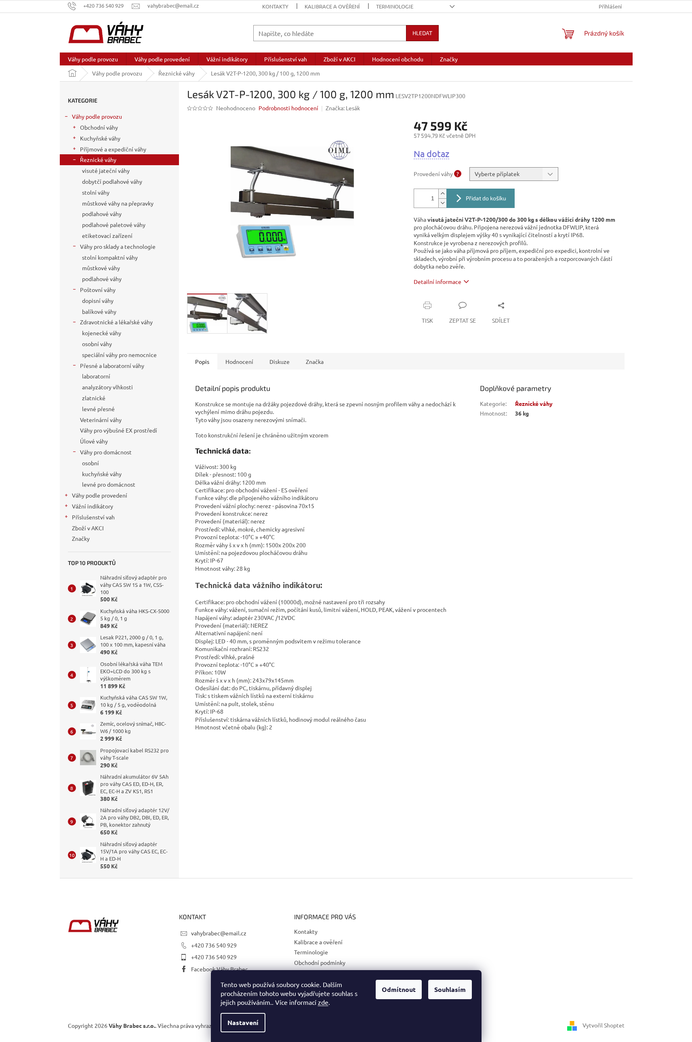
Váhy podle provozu (97, 116)
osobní (90, 462)
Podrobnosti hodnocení (288, 107)
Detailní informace (437, 281)
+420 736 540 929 (214, 945)
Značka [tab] (315, 361)
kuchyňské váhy (102, 473)
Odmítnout (399, 989)
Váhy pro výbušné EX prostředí (118, 430)
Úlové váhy (94, 441)
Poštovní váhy (98, 289)
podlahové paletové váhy (113, 224)
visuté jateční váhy (106, 170)
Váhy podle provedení (99, 495)
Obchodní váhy (99, 127)
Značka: (343, 107)
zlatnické (93, 397)
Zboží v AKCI (88, 528)
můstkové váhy (101, 267)
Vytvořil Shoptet (604, 1024)
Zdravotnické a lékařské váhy (116, 322)
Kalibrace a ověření (332, 6)
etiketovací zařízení (107, 235)
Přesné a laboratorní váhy (112, 365)
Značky (81, 538)
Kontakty (275, 6)
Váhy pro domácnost (106, 452)
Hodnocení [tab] (239, 361)
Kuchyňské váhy (100, 138)
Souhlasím (450, 989)
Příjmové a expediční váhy (113, 149)
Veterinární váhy (101, 419)
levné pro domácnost (108, 484)
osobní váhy (97, 343)
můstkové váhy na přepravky (118, 203)
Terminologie (394, 6)
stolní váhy (95, 192)
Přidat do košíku (486, 198)
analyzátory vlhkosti (107, 387)
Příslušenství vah (93, 517)
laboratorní (96, 376)
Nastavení (243, 1022)
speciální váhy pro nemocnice (119, 354)
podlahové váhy (102, 213)
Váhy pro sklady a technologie (118, 246)
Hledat (422, 32)
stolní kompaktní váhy (110, 257)
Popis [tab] (202, 361)
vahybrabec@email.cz (218, 933)
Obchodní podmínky (319, 962)
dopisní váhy (98, 300)
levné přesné (98, 408)
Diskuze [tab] (279, 361)
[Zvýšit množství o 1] (442, 193)
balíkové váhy (99, 311)
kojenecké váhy (101, 332)
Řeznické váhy (98, 159)
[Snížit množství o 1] (442, 203)
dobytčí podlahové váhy (112, 181)
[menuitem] (93, 59)
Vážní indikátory (92, 506)
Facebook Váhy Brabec (219, 969)
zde (323, 1002)
